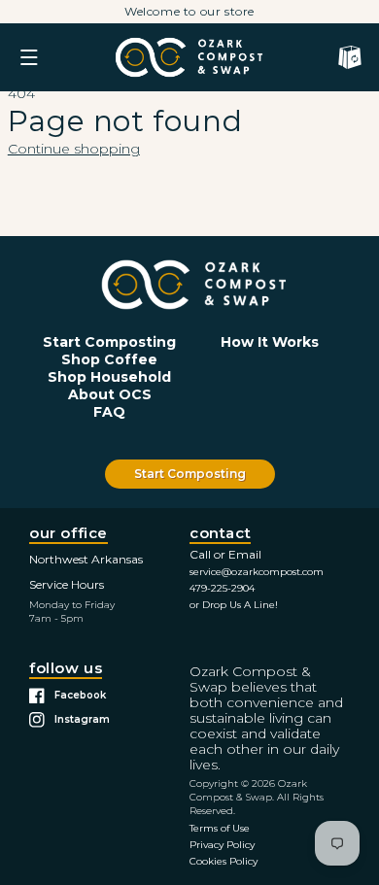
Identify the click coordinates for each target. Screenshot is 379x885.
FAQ (109, 412)
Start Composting (109, 342)
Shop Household (109, 377)
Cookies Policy (224, 861)
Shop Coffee (109, 359)
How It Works (270, 342)
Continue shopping (74, 148)
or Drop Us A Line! (234, 604)
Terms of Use (220, 828)
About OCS (110, 394)
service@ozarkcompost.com (257, 571)
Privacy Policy (222, 844)
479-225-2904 (222, 588)
